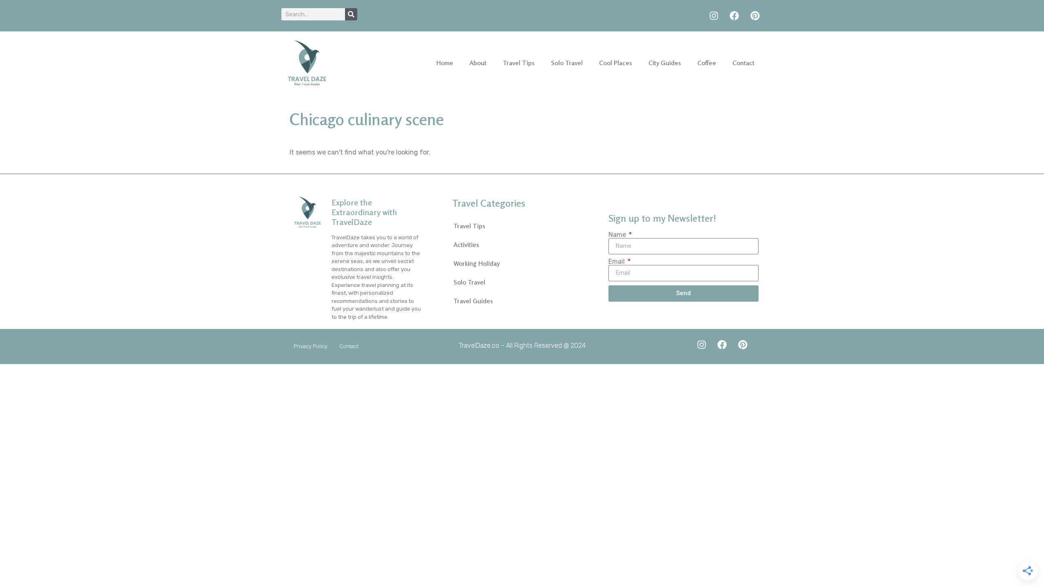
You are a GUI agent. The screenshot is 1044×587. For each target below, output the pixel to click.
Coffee (706, 63)
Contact (743, 63)
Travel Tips (519, 63)
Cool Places (615, 63)
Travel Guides (473, 301)
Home (444, 63)
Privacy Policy (310, 346)
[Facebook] (734, 15)
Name (618, 235)
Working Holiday (476, 263)
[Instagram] (713, 15)
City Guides (664, 63)
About (478, 63)
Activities (466, 245)
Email (617, 261)
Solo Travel (567, 63)
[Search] (351, 14)
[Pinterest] (755, 15)
